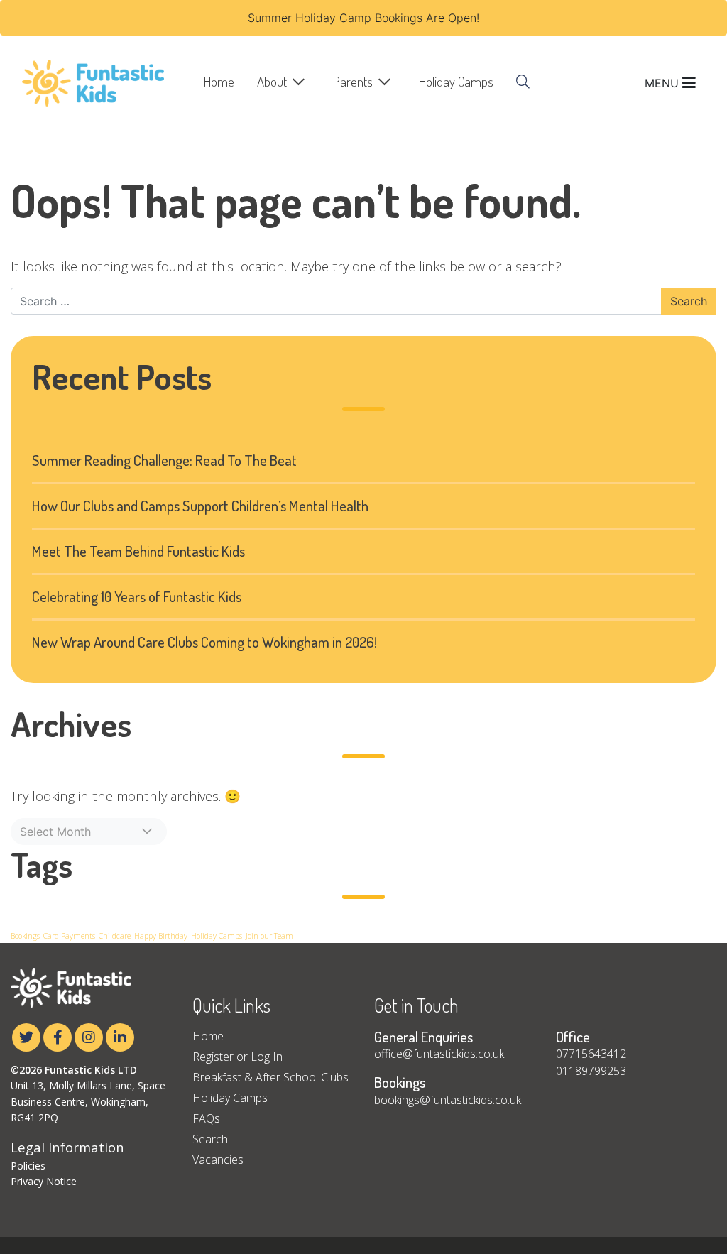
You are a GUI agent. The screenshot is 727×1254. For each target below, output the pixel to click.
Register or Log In (237, 1056)
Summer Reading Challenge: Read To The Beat (164, 460)
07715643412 (591, 1054)
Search (210, 1139)
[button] (89, 831)
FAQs (206, 1118)
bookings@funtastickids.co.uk (447, 1100)
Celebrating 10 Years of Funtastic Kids (136, 596)
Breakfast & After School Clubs (270, 1077)
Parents (353, 81)
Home (219, 81)
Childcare (115, 936)
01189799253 (591, 1071)
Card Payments (69, 936)
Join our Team (269, 936)
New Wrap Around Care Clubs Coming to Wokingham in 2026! (204, 642)
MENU (663, 83)
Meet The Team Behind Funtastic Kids (138, 551)
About (272, 81)
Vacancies (218, 1159)
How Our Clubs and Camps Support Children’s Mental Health (200, 505)
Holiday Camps (456, 81)
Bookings (25, 936)
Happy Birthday (160, 936)
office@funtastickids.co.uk (439, 1054)
